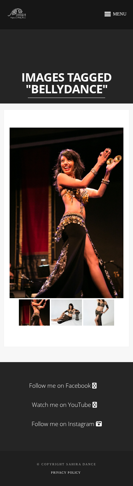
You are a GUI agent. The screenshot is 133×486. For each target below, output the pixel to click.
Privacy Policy (66, 472)
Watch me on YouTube (62, 405)
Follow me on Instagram (64, 424)
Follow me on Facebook (60, 386)
